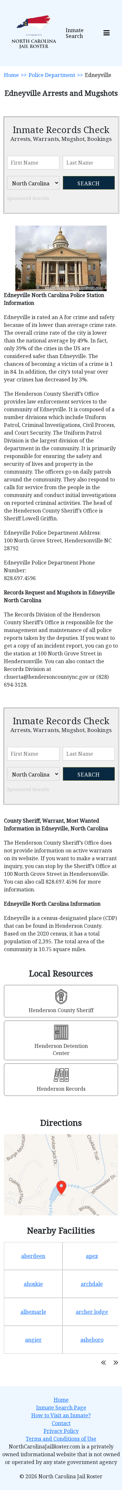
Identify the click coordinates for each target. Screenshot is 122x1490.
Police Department (52, 75)
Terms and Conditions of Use (61, 1438)
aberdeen (33, 1256)
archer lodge (92, 1311)
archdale (92, 1283)
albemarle (33, 1311)
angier (33, 1339)
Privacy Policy (61, 1430)
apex (92, 1256)
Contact (61, 1423)
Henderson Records (61, 1088)
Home (11, 75)
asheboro (91, 1339)
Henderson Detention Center (61, 1049)
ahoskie (33, 1283)
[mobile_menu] (106, 33)
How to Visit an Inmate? (61, 1415)
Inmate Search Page (61, 1407)
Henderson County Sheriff (61, 1010)
